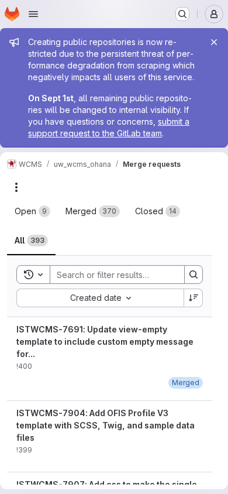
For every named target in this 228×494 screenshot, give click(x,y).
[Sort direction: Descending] (193, 298)
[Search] (193, 274)
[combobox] (100, 298)
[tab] (32, 211)
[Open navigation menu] (33, 14)
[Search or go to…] (182, 14)
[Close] (214, 42)
